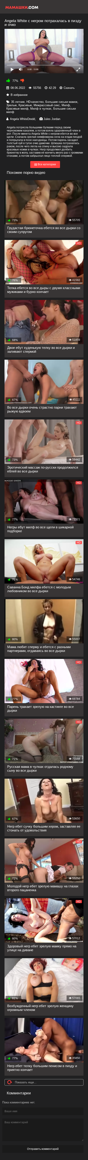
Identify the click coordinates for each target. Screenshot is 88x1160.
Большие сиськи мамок (61, 102)
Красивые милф (17, 108)
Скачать (69, 88)
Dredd (31, 119)
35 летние (18, 102)
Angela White (18, 119)
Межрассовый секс (47, 105)
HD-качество (35, 102)
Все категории (46, 164)
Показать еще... (26, 1082)
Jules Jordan (52, 119)
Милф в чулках (40, 108)
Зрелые (11, 105)
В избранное (19, 95)
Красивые (25, 105)
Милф (66, 105)
